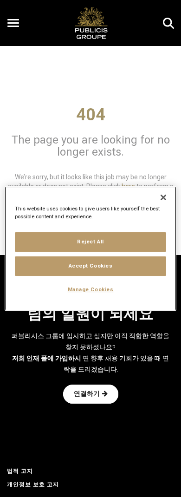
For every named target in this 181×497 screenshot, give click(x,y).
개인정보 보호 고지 (33, 485)
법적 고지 (20, 471)
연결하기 (87, 394)
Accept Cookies (91, 265)
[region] (91, 248)
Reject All (90, 241)
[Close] (163, 197)
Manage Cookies (91, 289)
